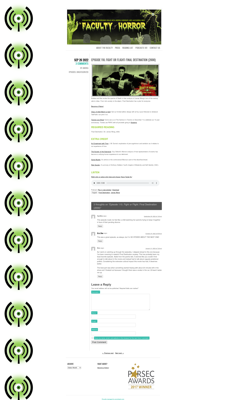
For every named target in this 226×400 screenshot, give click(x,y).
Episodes (72, 72)
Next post (119, 353)
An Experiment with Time (99, 143)
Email (94, 321)
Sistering (134, 122)
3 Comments (82, 63)
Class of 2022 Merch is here (100, 112)
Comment (95, 292)
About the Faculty (104, 47)
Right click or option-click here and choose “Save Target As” (111, 177)
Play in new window (104, 190)
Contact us (155, 47)
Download (115, 190)
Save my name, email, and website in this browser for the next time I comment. (122, 338)
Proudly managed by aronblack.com (113, 399)
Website (94, 329)
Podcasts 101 (141, 47)
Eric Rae (100, 233)
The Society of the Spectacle (101, 151)
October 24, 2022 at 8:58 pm (153, 233)
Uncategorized (82, 72)
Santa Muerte (95, 159)
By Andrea (84, 68)
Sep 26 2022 (81, 60)
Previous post (108, 353)
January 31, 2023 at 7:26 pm (153, 248)
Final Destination (104, 192)
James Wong (115, 192)
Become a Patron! (97, 106)
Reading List (127, 47)
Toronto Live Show (97, 120)
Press (117, 47)
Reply (100, 226)
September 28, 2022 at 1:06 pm (153, 216)
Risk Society (95, 165)
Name (94, 313)
